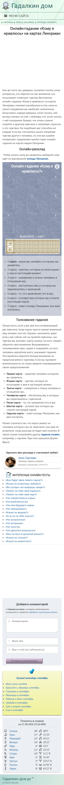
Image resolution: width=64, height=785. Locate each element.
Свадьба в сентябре (17, 702)
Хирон (13, 768)
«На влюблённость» (16, 501)
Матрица (8, 22)
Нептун (13, 761)
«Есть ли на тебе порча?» (19, 516)
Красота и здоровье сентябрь (22, 687)
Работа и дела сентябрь (19, 698)
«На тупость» (12, 526)
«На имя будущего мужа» (19, 505)
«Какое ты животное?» (18, 541)
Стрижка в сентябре (17, 691)
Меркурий (15, 738)
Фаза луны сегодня (16, 683)
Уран (12, 757)
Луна (12, 734)
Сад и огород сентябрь (18, 706)
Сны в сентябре (14, 710)
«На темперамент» (16, 508)
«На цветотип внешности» (20, 530)
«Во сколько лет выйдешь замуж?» (25, 487)
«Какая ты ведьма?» (16, 512)
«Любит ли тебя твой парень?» (23, 490)
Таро (18, 22)
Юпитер (14, 749)
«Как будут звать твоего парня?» (24, 480)
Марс (12, 746)
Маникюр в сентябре (17, 695)
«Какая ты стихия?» (16, 537)
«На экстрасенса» (15, 519)
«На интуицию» (14, 523)
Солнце (13, 731)
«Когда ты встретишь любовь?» (23, 483)
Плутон (13, 764)
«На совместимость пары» (20, 498)
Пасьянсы (29, 22)
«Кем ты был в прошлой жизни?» (24, 534)
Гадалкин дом (32, 5)
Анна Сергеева (27, 458)
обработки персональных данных (43, 612)
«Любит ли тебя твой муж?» (21, 494)
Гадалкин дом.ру (16, 779)
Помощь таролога (47, 22)
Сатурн (13, 753)
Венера (13, 742)
